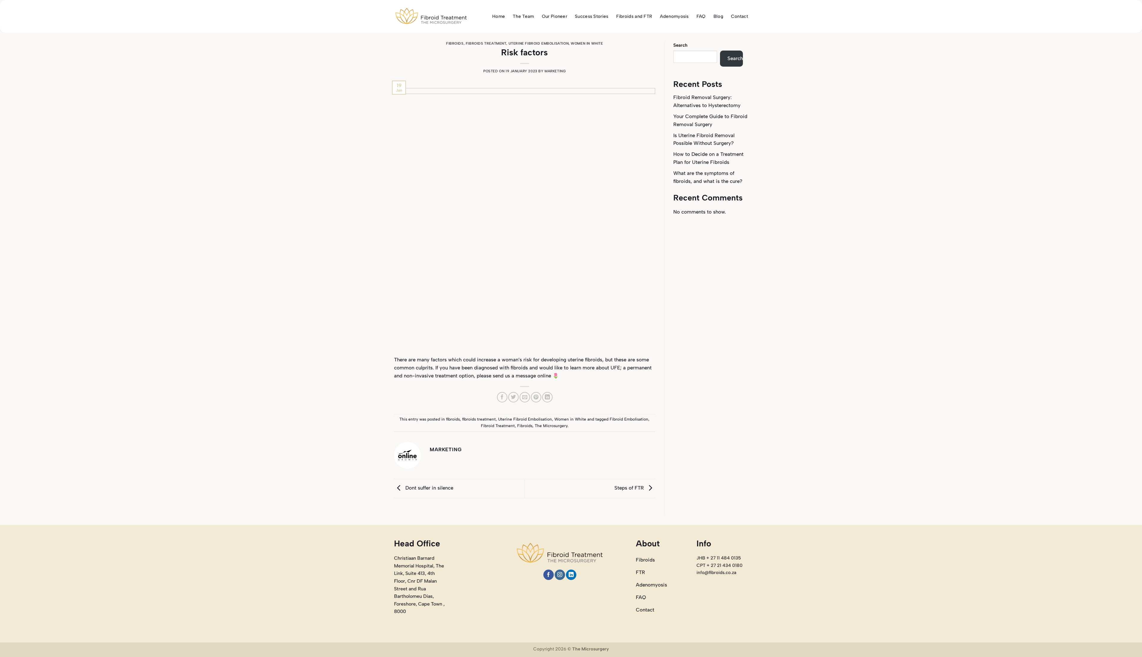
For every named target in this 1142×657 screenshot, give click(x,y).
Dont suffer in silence (428, 488)
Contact (739, 16)
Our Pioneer (554, 16)
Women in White (587, 43)
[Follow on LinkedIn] (571, 575)
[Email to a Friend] (525, 397)
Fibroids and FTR (634, 16)
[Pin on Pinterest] (536, 397)
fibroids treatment (486, 43)
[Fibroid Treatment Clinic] (431, 16)
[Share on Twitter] (513, 397)
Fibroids (524, 425)
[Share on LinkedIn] (547, 397)
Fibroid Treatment (498, 425)
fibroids (455, 43)
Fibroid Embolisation (629, 419)
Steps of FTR (629, 488)
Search (680, 45)
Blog (718, 16)
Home (498, 16)
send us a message (514, 376)
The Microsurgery (551, 425)
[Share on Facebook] (502, 397)
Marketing (555, 71)
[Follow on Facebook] (548, 575)
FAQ (701, 16)
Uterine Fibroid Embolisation (539, 43)
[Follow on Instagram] (560, 575)
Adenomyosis (674, 16)
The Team (523, 16)
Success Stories (591, 16)
